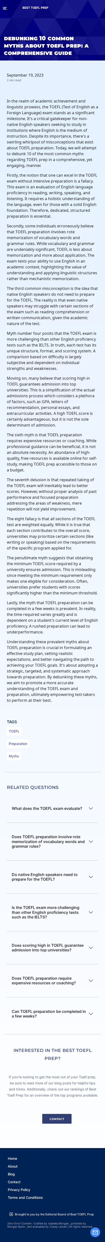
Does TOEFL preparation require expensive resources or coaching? (44, 980)
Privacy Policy (19, 1190)
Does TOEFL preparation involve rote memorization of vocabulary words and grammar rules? (48, 841)
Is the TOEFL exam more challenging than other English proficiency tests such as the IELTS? (45, 912)
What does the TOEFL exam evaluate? (47, 808)
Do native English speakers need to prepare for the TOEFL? (45, 877)
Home (12, 1158)
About (13, 1166)
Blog (11, 1174)
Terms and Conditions (25, 1197)
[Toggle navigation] (5, 7)
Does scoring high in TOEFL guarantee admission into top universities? (48, 947)
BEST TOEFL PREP (35, 8)
